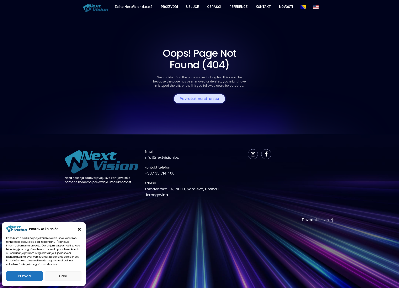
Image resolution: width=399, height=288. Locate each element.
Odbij (63, 276)
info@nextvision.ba (161, 157)
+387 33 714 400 (159, 173)
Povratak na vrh (315, 220)
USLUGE (192, 7)
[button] (79, 229)
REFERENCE (238, 7)
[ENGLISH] (318, 7)
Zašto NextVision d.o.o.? (134, 7)
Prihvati (24, 276)
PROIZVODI (169, 7)
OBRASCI (214, 7)
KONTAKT (263, 7)
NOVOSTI (286, 7)
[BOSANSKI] (306, 7)
